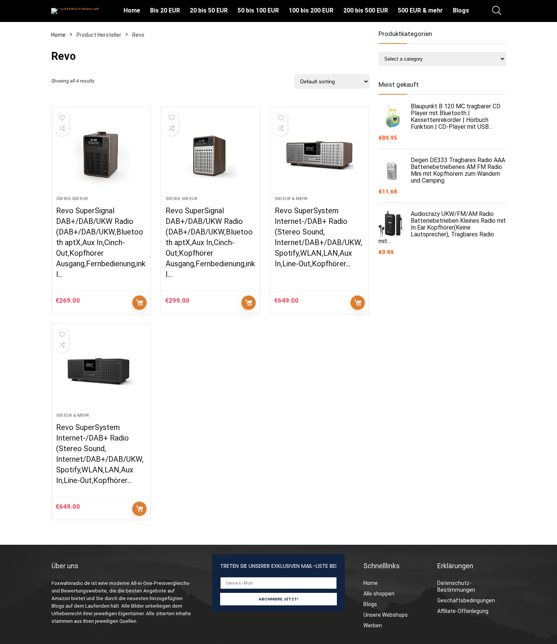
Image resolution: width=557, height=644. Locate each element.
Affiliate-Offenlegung (462, 611)
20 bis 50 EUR (209, 10)
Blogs (461, 10)
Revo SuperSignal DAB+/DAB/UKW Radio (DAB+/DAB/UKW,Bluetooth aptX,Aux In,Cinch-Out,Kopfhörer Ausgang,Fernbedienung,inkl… (101, 242)
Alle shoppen (378, 594)
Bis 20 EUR (165, 10)
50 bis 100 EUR (258, 10)
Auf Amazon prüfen (139, 302)
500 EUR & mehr (420, 10)
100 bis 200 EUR (311, 10)
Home (132, 10)
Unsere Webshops (385, 615)
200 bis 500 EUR (365, 10)
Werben (372, 625)
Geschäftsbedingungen (466, 600)
